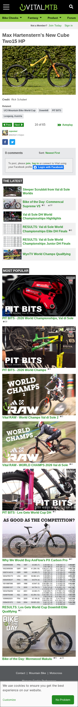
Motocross (56, 673)
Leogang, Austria (13, 116)
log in (35, 163)
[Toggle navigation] (6, 7)
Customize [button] (9, 699)
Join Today (55, 25)
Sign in (69, 25)
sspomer (13, 131)
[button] (39, 70)
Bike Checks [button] (10, 17)
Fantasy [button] (33, 17)
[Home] (38, 6)
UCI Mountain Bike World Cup (19, 110)
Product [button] (53, 17)
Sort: (41, 152)
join (28, 163)
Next (17, 124)
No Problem (63, 699)
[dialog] (39, 694)
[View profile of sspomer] (5, 133)
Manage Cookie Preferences (39, 680)
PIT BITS (56, 110)
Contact (20, 673)
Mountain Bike (37, 673)
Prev (8, 124)
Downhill (43, 110)
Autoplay (67, 124)
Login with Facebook (50, 167)
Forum (71, 17)
